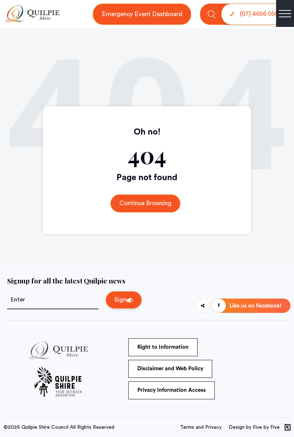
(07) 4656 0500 (260, 14)
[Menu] (285, 14)
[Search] (211, 14)
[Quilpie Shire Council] (32, 20)
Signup (123, 300)
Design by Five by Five (254, 427)
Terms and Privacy (201, 427)
